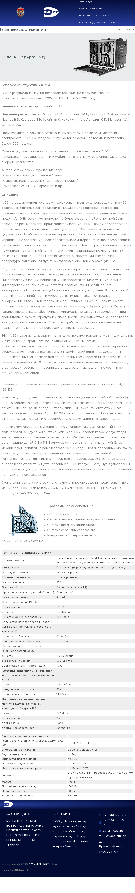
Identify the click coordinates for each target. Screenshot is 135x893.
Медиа (112, 22)
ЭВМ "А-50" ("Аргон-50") (24, 57)
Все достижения (125, 29)
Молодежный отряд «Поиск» (94, 15)
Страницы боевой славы (92, 8)
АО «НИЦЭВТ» (39, 864)
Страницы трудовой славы (93, 22)
